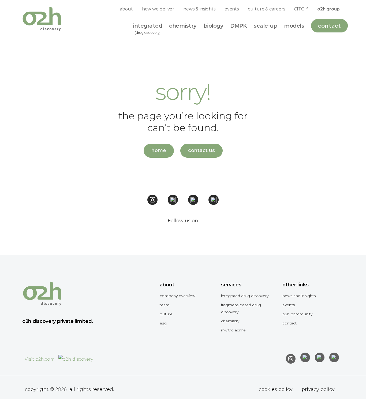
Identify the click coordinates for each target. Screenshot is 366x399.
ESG (163, 323)
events (232, 9)
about (126, 9)
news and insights (299, 295)
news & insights (199, 9)
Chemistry (230, 321)
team (165, 304)
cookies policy (276, 389)
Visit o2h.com (40, 359)
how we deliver (158, 9)
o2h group (328, 9)
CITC (301, 9)
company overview (177, 295)
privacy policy (318, 389)
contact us (201, 150)
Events (288, 304)
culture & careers (266, 9)
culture (166, 314)
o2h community (297, 314)
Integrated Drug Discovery (244, 295)
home (158, 150)
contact (289, 323)
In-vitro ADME (233, 330)
